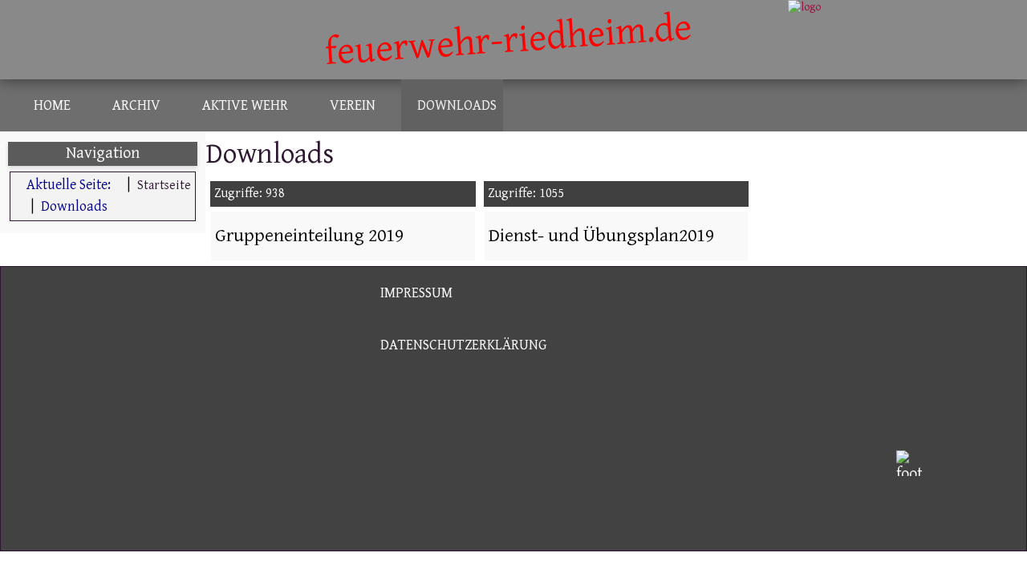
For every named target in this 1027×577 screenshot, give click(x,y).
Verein (352, 105)
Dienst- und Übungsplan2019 (601, 235)
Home (52, 105)
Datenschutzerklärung (463, 345)
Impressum (416, 292)
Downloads (457, 105)
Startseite (164, 185)
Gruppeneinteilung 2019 (309, 235)
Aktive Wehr (245, 105)
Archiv (136, 105)
